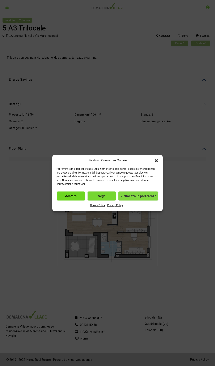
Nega (102, 196)
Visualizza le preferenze (138, 196)
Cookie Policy (97, 205)
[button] (156, 160)
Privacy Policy (115, 205)
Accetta (71, 196)
